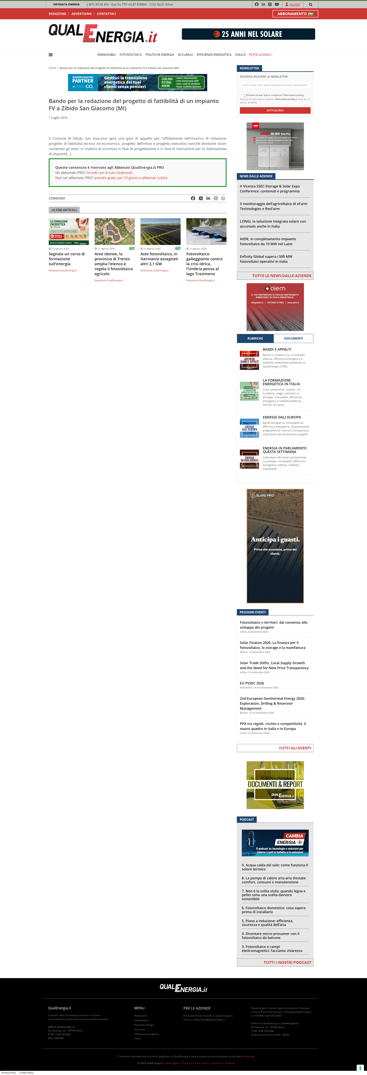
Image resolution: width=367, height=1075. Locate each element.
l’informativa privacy (285, 99)
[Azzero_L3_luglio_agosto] (137, 82)
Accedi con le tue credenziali (109, 172)
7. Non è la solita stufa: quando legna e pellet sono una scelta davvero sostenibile (273, 895)
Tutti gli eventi (295, 748)
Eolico (240, 55)
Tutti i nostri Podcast (287, 962)
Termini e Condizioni (223, 1063)
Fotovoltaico (131, 55)
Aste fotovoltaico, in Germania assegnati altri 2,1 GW (159, 258)
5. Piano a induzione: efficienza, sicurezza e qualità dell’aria (267, 923)
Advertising (81, 13)
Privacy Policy (9, 1072)
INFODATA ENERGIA (66, 4)
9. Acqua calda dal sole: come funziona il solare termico (275, 867)
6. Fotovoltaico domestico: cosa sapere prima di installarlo (274, 910)
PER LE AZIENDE (197, 1008)
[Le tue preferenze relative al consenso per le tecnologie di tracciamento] (360, 1068)
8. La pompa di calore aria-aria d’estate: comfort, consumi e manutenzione (274, 880)
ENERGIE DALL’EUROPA (282, 417)
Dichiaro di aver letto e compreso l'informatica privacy (275, 95)
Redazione (57, 13)
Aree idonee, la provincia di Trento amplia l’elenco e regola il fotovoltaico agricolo (114, 263)
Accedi (295, 4)
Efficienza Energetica (214, 55)
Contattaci (106, 13)
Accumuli (185, 55)
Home (52, 68)
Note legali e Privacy (178, 1063)
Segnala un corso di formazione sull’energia (67, 258)
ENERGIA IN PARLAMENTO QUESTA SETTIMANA (285, 450)
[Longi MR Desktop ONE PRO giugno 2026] (275, 146)
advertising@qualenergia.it (209, 1019)
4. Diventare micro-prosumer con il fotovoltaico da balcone (270, 935)
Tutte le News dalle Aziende (281, 275)
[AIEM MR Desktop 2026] (275, 307)
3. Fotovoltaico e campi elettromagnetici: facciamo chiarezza (272, 948)
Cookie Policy (201, 1063)
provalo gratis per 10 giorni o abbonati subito (130, 177)
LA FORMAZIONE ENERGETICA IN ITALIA (281, 382)
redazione (249, 1056)
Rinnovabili (106, 55)
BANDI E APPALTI (277, 349)
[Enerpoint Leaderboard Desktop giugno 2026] (248, 34)
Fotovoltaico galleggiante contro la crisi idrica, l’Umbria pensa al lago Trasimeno (204, 263)
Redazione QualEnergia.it (63, 270)
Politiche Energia (160, 55)
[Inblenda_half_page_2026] (275, 546)
